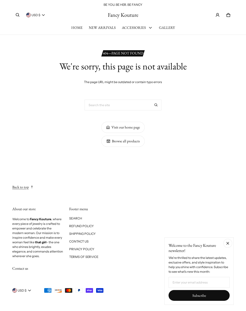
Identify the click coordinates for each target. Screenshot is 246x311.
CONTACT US (79, 241)
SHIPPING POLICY (82, 234)
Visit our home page (125, 127)
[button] (17, 15)
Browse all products (126, 141)
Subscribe (199, 295)
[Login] (217, 15)
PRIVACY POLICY (81, 249)
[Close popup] (228, 243)
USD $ (36, 15)
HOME (77, 27)
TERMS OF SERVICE (83, 257)
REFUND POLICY (81, 226)
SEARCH (75, 218)
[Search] (156, 105)
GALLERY (167, 27)
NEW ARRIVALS (102, 27)
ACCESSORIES (134, 27)
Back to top (20, 187)
